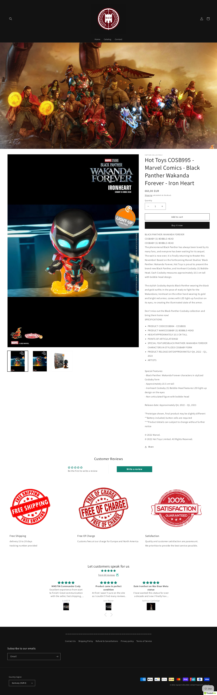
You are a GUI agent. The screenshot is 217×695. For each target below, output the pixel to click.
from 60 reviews (106, 575)
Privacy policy (127, 641)
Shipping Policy (85, 641)
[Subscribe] (57, 656)
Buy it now (177, 225)
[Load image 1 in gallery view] (17, 361)
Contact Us (70, 641)
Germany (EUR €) (19, 683)
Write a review (134, 469)
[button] (10, 19)
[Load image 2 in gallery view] (40, 361)
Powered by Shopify (202, 685)
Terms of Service (144, 641)
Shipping (148, 195)
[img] (108, 571)
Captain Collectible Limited (185, 685)
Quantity (148, 200)
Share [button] (151, 446)
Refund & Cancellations (107, 641)
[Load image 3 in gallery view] (62, 361)
